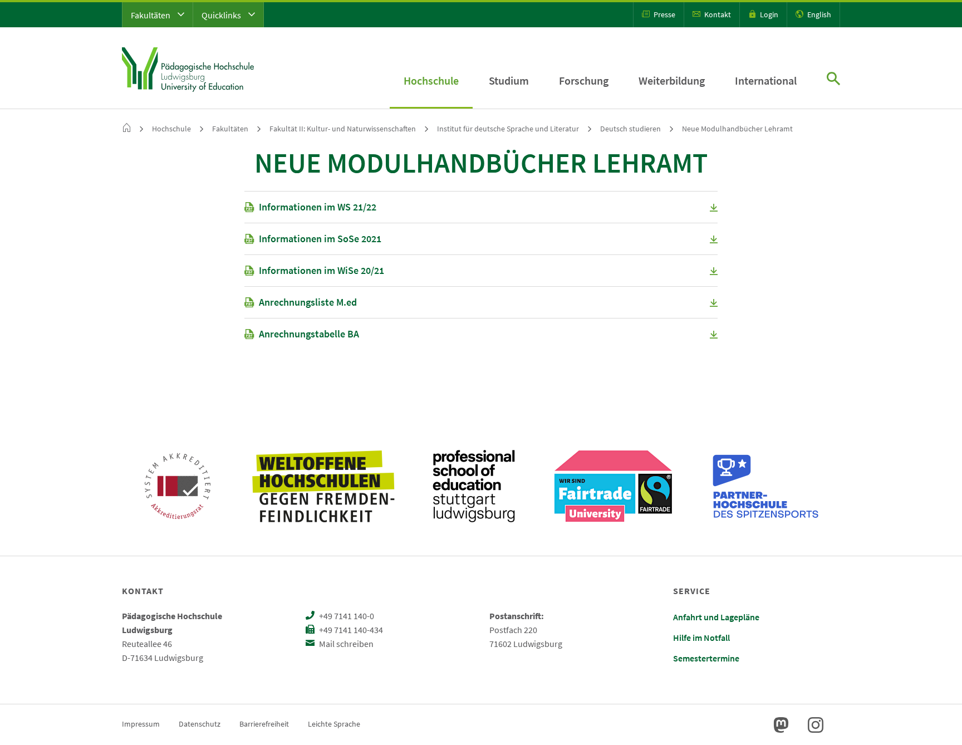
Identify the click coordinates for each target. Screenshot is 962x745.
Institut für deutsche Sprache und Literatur (508, 129)
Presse (663, 14)
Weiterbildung (672, 80)
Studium (509, 80)
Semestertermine (706, 658)
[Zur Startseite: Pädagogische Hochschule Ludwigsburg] (188, 68)
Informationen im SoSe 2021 (320, 238)
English (818, 14)
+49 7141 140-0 (345, 615)
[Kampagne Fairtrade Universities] (613, 486)
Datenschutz (199, 724)
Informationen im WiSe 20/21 (321, 270)
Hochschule (431, 80)
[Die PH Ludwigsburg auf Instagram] (815, 725)
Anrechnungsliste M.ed (308, 302)
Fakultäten (151, 15)
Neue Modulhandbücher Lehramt (737, 129)
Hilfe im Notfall (701, 637)
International (766, 80)
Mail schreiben (345, 643)
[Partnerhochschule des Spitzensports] (766, 486)
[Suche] (833, 80)
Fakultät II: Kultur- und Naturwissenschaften (342, 129)
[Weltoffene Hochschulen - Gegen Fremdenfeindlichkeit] (323, 486)
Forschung (583, 80)
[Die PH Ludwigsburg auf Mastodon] (781, 725)
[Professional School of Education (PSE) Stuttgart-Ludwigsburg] (474, 486)
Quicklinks (222, 15)
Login (768, 14)
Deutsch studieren (630, 129)
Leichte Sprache (334, 724)
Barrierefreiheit (264, 724)
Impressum (141, 724)
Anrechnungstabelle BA (309, 333)
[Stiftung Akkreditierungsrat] (177, 486)
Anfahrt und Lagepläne (716, 617)
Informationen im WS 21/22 (317, 206)
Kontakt (717, 14)
